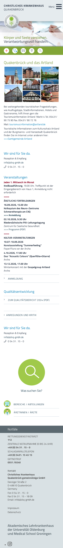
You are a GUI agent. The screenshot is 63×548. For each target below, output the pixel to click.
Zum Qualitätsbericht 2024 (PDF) (29, 300)
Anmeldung (15, 278)
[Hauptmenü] (59, 6)
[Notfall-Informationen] (6, 50)
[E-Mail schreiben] (23, 51)
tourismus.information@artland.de (27, 124)
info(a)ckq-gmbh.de (14, 162)
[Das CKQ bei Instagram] (10, 545)
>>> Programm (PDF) (14, 229)
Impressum (13, 508)
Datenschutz (14, 512)
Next (58, 34)
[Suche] (40, 51)
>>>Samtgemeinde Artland (18, 139)
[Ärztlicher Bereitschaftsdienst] (15, 50)
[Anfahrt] (31, 51)
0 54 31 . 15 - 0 (16, 167)
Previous (5, 34)
